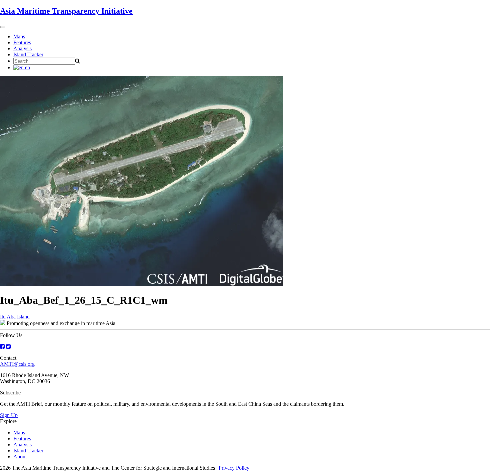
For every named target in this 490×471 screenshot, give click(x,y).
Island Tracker (28, 54)
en (27, 67)
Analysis (22, 48)
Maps (19, 36)
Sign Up (9, 415)
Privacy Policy (234, 468)
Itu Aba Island (15, 316)
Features (22, 42)
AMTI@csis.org (17, 364)
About (20, 456)
